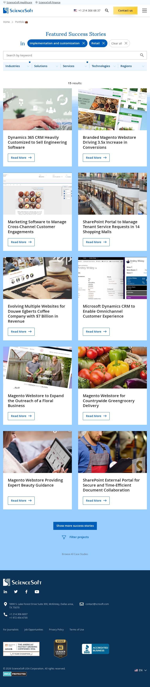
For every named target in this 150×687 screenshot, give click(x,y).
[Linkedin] (5, 591)
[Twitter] (16, 591)
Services (68, 66)
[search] (107, 10)
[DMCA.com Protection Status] (15, 675)
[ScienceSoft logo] (18, 10)
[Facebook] (26, 591)
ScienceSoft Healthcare (19, 2)
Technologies (101, 66)
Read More (18, 158)
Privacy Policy (56, 629)
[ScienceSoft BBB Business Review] (95, 649)
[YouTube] (37, 591)
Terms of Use (77, 629)
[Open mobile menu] (144, 10)
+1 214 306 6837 (18, 614)
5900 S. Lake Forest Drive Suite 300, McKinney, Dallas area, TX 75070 (41, 605)
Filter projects (79, 537)
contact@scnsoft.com (97, 604)
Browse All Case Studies (75, 554)
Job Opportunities (33, 629)
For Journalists (11, 629)
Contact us (125, 10)
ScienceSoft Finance (49, 2)
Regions (126, 66)
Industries (12, 66)
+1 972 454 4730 (18, 617)
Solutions (40, 66)
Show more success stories (75, 526)
